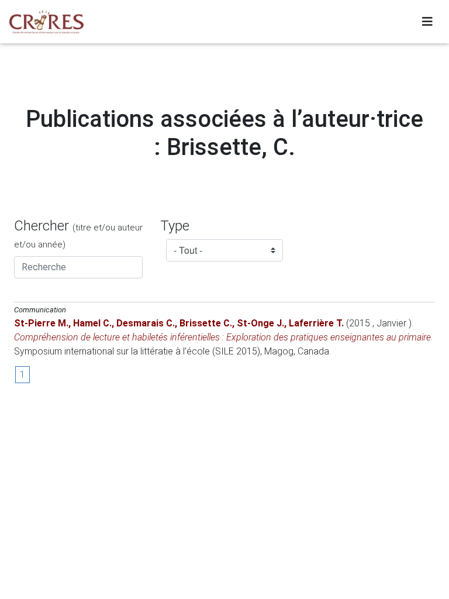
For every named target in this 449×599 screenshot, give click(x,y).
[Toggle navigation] (427, 21)
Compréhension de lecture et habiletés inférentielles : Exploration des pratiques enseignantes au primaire (222, 337)
